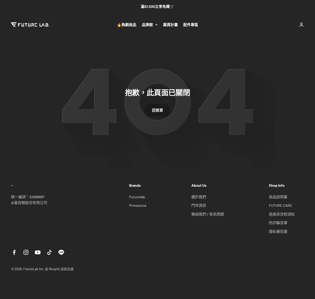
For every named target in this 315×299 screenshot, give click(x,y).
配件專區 (190, 24)
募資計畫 (170, 24)
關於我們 (198, 197)
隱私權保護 (278, 231)
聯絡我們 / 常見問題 (207, 214)
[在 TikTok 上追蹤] (49, 252)
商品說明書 (278, 197)
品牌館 (147, 24)
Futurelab (137, 197)
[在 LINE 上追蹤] (61, 252)
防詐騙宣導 (278, 222)
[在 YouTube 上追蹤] (38, 252)
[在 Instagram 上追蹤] (26, 252)
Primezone (137, 205)
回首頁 (157, 110)
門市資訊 (198, 205)
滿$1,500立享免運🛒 (157, 6)
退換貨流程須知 (282, 214)
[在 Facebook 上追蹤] (14, 252)
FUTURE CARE (280, 205)
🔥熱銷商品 (126, 24)
